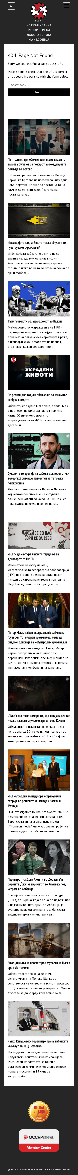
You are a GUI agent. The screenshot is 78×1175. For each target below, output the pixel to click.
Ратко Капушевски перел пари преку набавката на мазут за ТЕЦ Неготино (39, 1019)
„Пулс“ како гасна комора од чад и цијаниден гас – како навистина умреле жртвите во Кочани (39, 693)
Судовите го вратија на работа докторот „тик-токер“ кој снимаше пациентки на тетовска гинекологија (39, 451)
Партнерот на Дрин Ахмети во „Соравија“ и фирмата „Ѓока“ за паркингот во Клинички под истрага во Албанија (39, 857)
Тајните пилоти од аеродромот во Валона (39, 298)
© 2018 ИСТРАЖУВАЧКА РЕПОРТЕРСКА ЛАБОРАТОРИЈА (39, 1169)
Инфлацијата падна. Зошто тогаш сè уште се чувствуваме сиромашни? (39, 220)
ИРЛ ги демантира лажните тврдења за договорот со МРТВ (39, 535)
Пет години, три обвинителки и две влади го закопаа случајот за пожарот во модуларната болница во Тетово (39, 137)
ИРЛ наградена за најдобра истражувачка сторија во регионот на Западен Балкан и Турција (39, 770)
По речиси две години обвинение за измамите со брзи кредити (39, 372)
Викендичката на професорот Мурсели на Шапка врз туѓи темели (39, 940)
